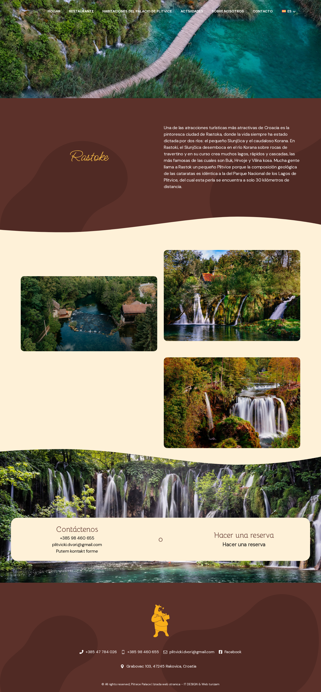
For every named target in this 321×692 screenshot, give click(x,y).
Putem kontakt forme (77, 551)
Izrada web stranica (166, 684)
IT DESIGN (191, 684)
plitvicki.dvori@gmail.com (77, 544)
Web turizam (210, 684)
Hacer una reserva (244, 544)
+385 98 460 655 (77, 538)
